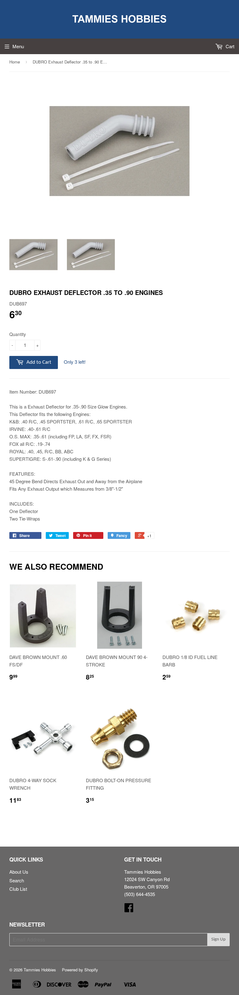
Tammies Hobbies (40, 970)
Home (14, 62)
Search (16, 880)
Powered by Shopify (80, 970)
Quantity (17, 334)
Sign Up (218, 939)
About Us (18, 871)
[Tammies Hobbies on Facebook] (129, 909)
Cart (229, 46)
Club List (18, 888)
